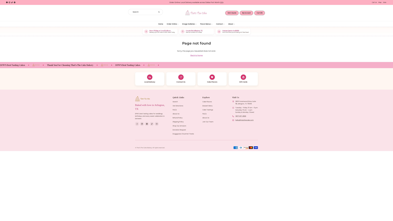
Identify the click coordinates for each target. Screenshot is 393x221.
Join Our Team (207, 122)
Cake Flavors (207, 102)
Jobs (384, 2)
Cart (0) (260, 13)
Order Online (172, 24)
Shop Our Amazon (179, 126)
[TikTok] (152, 124)
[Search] (159, 12)
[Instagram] (142, 124)
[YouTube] (157, 124)
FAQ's (175, 110)
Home (160, 24)
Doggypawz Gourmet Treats (183, 134)
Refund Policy (177, 118)
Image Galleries (188, 24)
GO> (222, 2)
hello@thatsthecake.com (244, 120)
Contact (219, 24)
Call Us (374, 2)
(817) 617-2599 (240, 116)
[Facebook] (137, 124)
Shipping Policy (178, 122)
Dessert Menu (207, 106)
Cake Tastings (207, 110)
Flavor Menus (205, 24)
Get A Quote (232, 13)
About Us (176, 114)
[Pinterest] (147, 124)
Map (379, 2)
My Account (246, 13)
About (230, 24)
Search (175, 102)
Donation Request (179, 130)
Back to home (196, 55)
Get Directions (178, 106)
